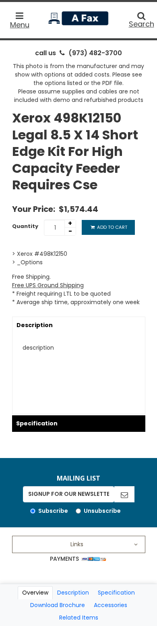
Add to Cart (111, 227)
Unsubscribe (102, 510)
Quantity (25, 226)
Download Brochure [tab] (57, 605)
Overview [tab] (35, 593)
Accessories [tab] (110, 605)
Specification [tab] (116, 593)
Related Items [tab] (78, 618)
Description (35, 325)
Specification (37, 423)
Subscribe (53, 510)
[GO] (124, 494)
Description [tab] (73, 593)
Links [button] (76, 544)
